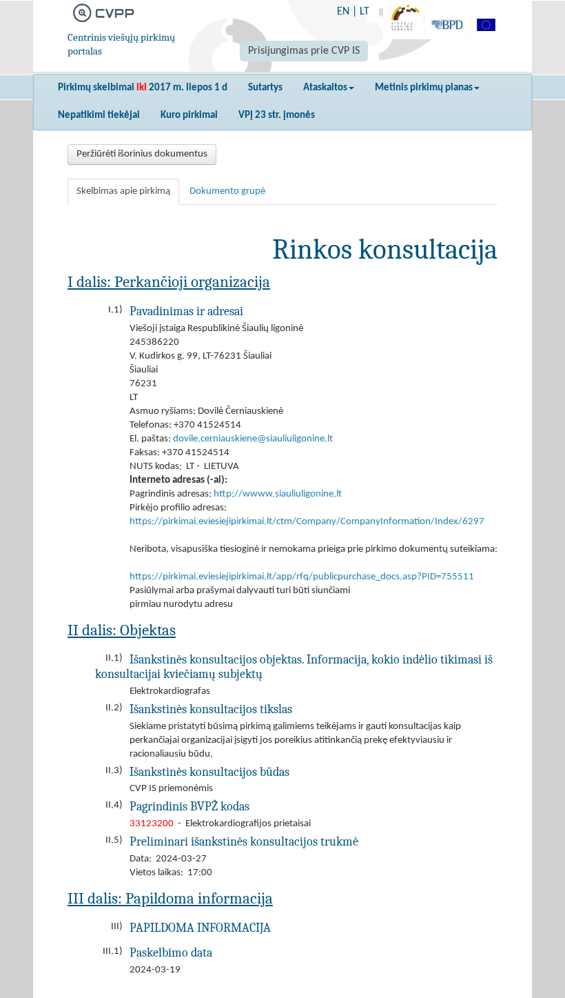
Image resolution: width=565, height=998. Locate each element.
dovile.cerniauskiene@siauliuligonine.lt (253, 439)
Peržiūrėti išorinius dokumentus (141, 154)
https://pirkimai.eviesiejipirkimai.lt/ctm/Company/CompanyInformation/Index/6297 (307, 522)
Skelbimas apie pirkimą (123, 191)
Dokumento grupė (227, 191)
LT (364, 11)
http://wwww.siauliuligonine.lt (278, 494)
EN (343, 11)
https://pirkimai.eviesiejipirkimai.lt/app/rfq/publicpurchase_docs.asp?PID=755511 (302, 577)
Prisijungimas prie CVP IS (304, 51)
